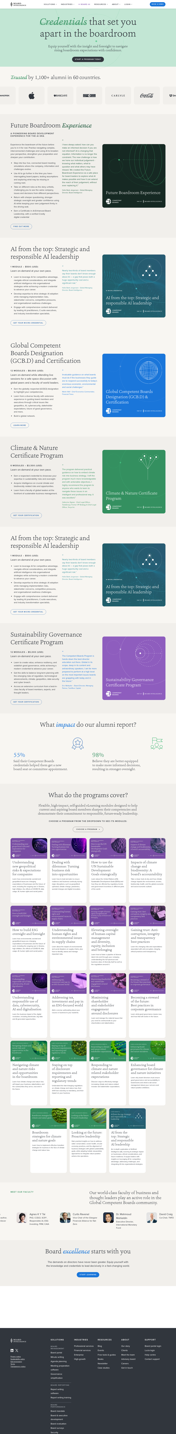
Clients (124, 1350)
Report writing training (61, 1397)
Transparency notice (18, 1366)
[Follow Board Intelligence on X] (16, 1351)
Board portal (56, 1352)
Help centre (150, 1354)
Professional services (84, 1346)
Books (100, 1359)
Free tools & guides (107, 1354)
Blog (100, 1346)
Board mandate (58, 1411)
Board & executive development (59, 1417)
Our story (125, 1346)
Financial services (82, 1350)
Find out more (21, 226)
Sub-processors (16, 1361)
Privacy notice (16, 1356)
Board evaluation (58, 1423)
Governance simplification (57, 1376)
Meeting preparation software (60, 1367)
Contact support (152, 1359)
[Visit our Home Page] (18, 4)
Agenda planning (59, 1361)
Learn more (19, 425)
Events (101, 1350)
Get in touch (127, 1367)
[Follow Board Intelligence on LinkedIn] (12, 1351)
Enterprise (79, 1354)
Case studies (104, 1367)
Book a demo (158, 4)
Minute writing (57, 1357)
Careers (125, 1363)
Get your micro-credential (28, 323)
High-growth (80, 1359)
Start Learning (88, 1274)
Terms (13, 1364)
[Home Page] (18, 1342)
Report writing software (57, 1391)
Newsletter (103, 1363)
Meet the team (128, 1354)
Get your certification (26, 515)
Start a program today (88, 59)
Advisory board (128, 1359)
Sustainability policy (18, 1359)
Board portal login (153, 1346)
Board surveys (57, 1428)
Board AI (85, 4)
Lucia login (150, 1350)
